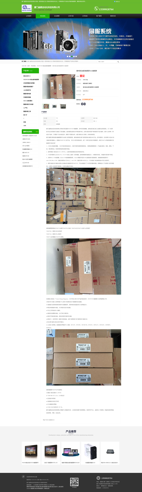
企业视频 (56, 16)
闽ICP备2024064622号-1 (43, 479)
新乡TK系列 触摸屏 (27, 159)
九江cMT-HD (26, 162)
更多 (37, 131)
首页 (28, 66)
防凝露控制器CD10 (27, 149)
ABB (24, 125)
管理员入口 (46, 484)
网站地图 (52, 484)
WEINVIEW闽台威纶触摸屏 (44, 66)
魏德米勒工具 (27, 111)
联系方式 (113, 16)
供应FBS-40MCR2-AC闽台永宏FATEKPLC (91, 462)
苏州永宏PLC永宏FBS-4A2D (30, 135)
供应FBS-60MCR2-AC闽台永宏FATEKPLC (72, 462)
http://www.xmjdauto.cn (48, 419)
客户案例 (99, 16)
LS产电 (25, 108)
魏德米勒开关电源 (28, 104)
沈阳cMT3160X (26, 139)
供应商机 (42, 16)
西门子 (25, 115)
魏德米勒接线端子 (28, 86)
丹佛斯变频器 (27, 97)
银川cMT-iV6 (26, 152)
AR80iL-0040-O (26, 142)
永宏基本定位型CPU (28, 166)
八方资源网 (35, 484)
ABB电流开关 (27, 90)
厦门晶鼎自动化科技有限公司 (34, 482)
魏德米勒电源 (27, 93)
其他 (24, 122)
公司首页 (28, 16)
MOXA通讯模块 (27, 100)
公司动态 (85, 16)
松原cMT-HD (26, 156)
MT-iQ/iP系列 (26, 145)
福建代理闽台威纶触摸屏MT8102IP (31, 462)
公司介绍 (70, 16)
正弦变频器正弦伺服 (29, 83)
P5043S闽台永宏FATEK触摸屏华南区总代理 (112, 462)
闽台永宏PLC (27, 76)
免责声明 (41, 484)
